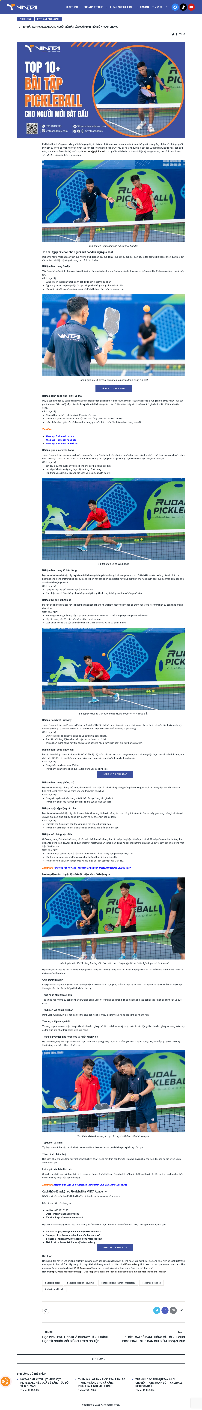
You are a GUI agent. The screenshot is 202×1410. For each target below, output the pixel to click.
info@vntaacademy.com (66, 1214)
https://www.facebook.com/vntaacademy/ (78, 1235)
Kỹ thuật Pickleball (48, 19)
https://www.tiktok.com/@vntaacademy (74, 1242)
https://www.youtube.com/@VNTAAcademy (78, 1231)
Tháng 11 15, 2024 (144, 1390)
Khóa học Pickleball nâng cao (61, 440)
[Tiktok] (183, 7)
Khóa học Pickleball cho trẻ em (62, 443)
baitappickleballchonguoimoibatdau (118, 1283)
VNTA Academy (131, 1264)
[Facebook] (175, 7)
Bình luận (99, 1359)
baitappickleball (52, 1283)
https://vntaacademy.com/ (69, 1217)
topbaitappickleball (54, 1289)
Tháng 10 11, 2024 (29, 1390)
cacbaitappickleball (151, 1283)
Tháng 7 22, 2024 (87, 1390)
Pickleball (25, 19)
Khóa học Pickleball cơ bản (60, 436)
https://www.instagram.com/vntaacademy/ (80, 1239)
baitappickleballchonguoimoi (81, 1283)
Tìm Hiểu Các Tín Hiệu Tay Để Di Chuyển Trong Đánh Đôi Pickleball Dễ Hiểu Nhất (158, 1383)
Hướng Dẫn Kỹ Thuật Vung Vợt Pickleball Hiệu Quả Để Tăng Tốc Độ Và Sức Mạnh (44, 1383)
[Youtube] (191, 7)
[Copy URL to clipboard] (184, 34)
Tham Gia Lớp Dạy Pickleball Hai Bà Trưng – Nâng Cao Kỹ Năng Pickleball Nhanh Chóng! (101, 1383)
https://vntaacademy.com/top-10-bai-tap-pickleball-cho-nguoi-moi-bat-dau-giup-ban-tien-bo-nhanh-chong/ (108, 1271)
